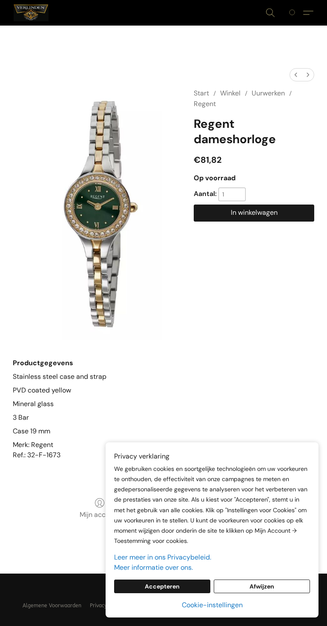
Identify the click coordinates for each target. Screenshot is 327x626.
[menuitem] (296, 75)
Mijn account (100, 514)
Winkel (230, 93)
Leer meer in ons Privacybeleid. (162, 557)
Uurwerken (268, 93)
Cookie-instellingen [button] (212, 604)
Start (201, 93)
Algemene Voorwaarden (52, 606)
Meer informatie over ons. (153, 567)
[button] (31, 12)
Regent (205, 103)
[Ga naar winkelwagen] (293, 13)
